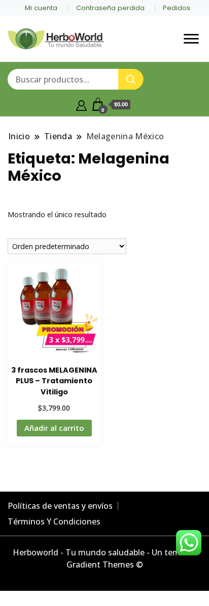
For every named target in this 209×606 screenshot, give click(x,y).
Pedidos (176, 8)
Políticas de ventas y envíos (60, 505)
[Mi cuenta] (81, 104)
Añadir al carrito (54, 428)
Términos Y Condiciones (54, 521)
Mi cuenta (41, 8)
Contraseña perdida (110, 8)
